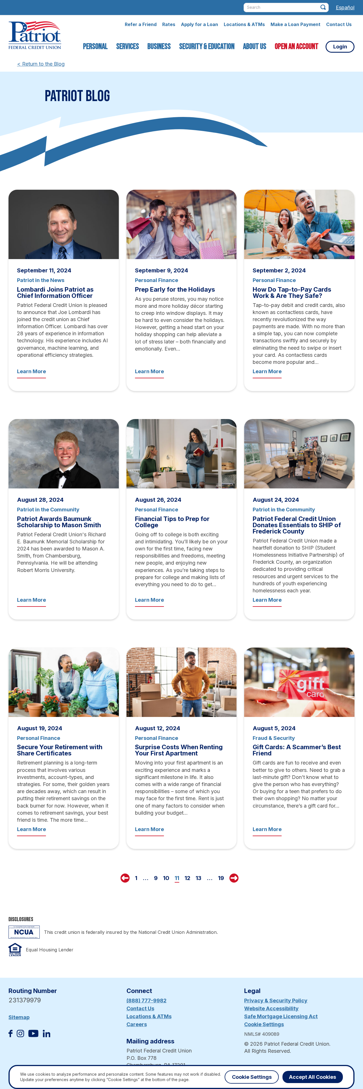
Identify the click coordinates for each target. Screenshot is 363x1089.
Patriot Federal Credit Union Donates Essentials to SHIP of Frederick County (297, 525)
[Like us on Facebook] (10, 1035)
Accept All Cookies (312, 1077)
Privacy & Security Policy (275, 1000)
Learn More (31, 371)
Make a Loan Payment (295, 24)
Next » (234, 878)
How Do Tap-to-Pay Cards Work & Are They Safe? (292, 292)
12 (187, 878)
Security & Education (207, 46)
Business (159, 46)
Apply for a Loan (199, 24)
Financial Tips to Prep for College (172, 522)
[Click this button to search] (323, 7)
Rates (168, 24)
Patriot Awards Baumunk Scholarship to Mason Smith (59, 522)
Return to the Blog (41, 64)
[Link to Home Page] (35, 36)
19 (221, 878)
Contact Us (339, 24)
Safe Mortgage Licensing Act (281, 1016)
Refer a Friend (141, 24)
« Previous (125, 878)
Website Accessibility (271, 1008)
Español (345, 7)
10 (166, 878)
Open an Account (296, 46)
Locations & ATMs (244, 24)
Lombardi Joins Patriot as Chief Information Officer (55, 292)
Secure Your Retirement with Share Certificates (59, 750)
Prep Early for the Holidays (175, 289)
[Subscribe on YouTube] (33, 1035)
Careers (136, 1024)
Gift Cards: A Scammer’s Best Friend (297, 750)
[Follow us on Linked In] (46, 1035)
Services (127, 46)
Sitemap (19, 1017)
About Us (254, 46)
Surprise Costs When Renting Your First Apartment (179, 750)
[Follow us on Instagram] (20, 1035)
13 (198, 878)
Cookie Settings (264, 1024)
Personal (95, 46)
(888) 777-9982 (146, 1000)
